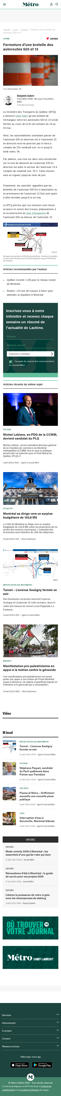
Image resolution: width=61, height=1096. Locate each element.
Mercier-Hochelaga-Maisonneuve (17, 585)
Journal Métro (29, 859)
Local (15, 30)
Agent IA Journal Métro (30, 462)
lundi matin (22, 116)
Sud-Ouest (24, 788)
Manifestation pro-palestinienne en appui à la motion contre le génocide (29, 668)
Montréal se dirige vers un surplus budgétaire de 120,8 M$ (28, 515)
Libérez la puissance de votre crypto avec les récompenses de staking (28, 896)
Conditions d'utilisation (29, 1090)
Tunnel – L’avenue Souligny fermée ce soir (30, 592)
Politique (7, 429)
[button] (4, 4)
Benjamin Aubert (25, 95)
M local (8, 732)
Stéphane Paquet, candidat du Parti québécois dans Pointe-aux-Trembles (36, 771)
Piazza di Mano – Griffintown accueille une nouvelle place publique (37, 796)
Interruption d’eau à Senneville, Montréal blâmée (37, 819)
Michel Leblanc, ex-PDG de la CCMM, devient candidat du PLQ (30, 436)
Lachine (24, 30)
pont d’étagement (36, 213)
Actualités (8, 508)
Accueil (7, 30)
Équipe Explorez (29, 903)
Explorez (30, 839)
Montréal (7, 661)
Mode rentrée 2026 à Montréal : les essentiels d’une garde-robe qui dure (28, 852)
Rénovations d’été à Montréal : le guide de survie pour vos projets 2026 (29, 874)
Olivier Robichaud (29, 538)
